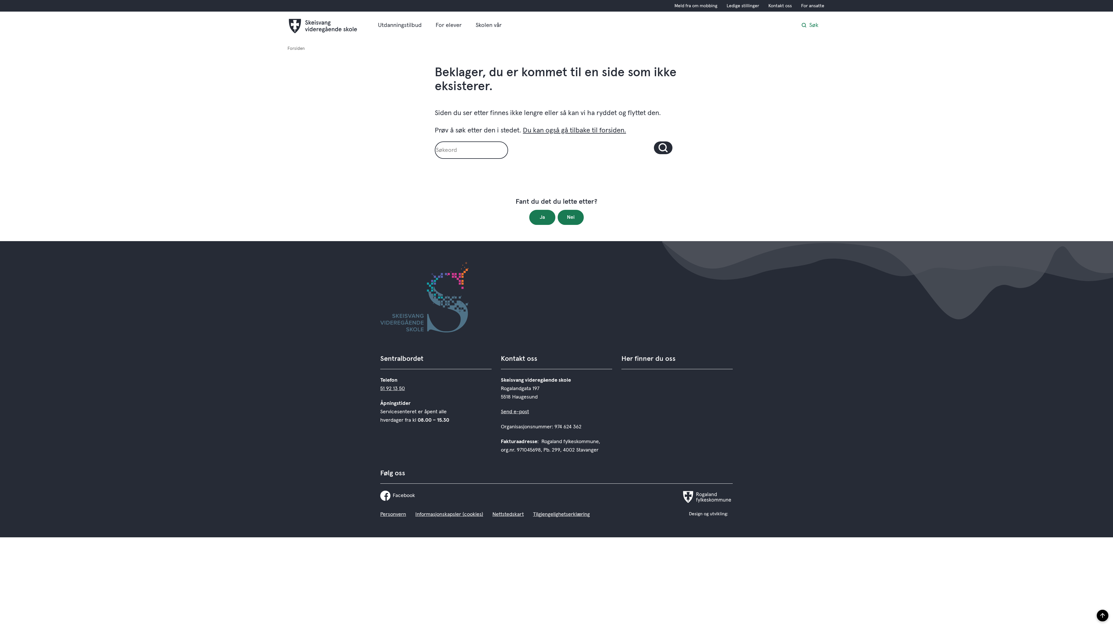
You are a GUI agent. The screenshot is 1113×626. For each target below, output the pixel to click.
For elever (449, 25)
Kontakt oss (780, 5)
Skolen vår (489, 25)
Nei (571, 217)
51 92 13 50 (392, 388)
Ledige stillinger (743, 5)
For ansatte (812, 5)
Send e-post (515, 411)
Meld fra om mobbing (695, 5)
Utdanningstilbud (400, 25)
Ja (542, 217)
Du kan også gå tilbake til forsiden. (574, 130)
